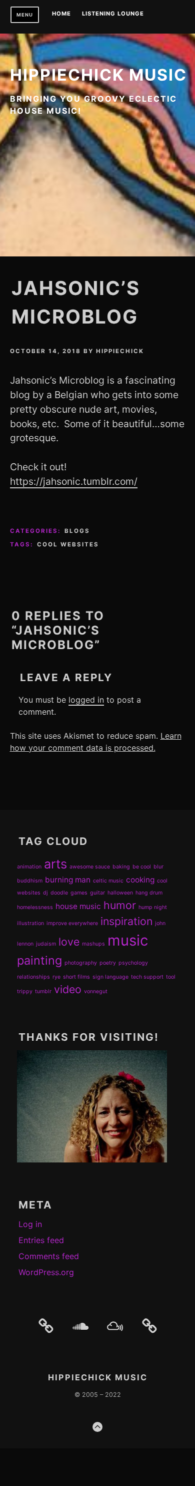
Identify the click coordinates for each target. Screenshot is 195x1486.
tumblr (43, 991)
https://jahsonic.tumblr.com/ (74, 481)
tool (171, 977)
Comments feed (48, 1256)
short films (76, 977)
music (128, 940)
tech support (147, 977)
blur (159, 866)
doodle (59, 892)
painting (39, 960)
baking (121, 866)
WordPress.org (46, 1272)
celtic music (108, 880)
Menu (24, 15)
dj (45, 892)
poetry (108, 963)
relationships (33, 977)
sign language (110, 977)
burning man (67, 879)
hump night (152, 907)
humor (120, 905)
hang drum (149, 892)
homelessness (35, 907)
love (69, 941)
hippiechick (120, 351)
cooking (140, 879)
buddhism (29, 880)
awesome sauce (90, 866)
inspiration (126, 921)
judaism (46, 944)
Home (61, 14)
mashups (93, 944)
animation (29, 866)
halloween (120, 892)
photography (80, 963)
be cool (141, 866)
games (79, 892)
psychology (133, 963)
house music (78, 906)
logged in (86, 700)
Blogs (77, 530)
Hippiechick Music (98, 75)
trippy (24, 991)
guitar (97, 892)
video (68, 989)
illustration (30, 923)
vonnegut (96, 991)
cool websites (68, 544)
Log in (30, 1224)
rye (56, 977)
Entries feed (41, 1240)
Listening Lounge (113, 14)
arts (55, 863)
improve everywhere (72, 923)
